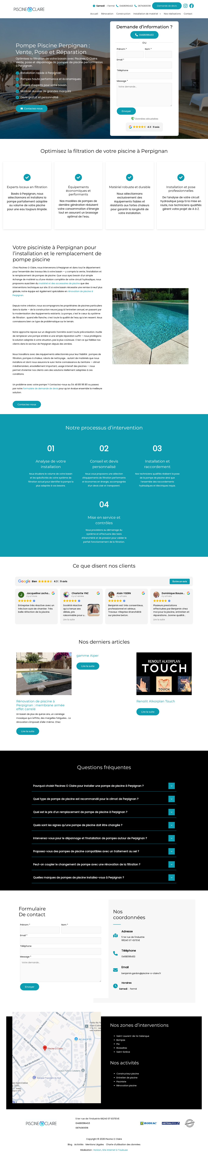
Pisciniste (121, 1081)
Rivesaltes (121, 1047)
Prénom (122, 49)
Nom (148, 49)
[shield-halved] (132, 118)
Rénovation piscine (126, 1085)
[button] (147, 14)
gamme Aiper (87, 655)
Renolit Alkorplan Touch (155, 701)
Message (122, 81)
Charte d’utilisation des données (123, 1144)
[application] (159, 13)
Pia (118, 1044)
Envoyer (126, 111)
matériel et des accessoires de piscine (59, 283)
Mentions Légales (95, 1144)
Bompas (120, 1040)
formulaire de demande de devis (40, 388)
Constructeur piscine (127, 1073)
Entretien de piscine (126, 1077)
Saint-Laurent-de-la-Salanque (132, 1036)
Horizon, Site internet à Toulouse (110, 1149)
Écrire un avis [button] (180, 581)
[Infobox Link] (129, 937)
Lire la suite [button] (69, 619)
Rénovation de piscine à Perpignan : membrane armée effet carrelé (40, 705)
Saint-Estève (123, 1051)
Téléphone (122, 70)
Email (120, 59)
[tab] (104, 785)
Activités (78, 1144)
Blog (70, 1144)
